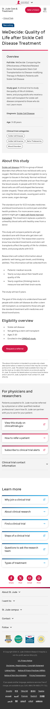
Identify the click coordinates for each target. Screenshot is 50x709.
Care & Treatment (9, 10)
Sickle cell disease (10, 167)
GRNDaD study (29, 338)
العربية (16, 696)
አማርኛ (31, 701)
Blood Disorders (14, 146)
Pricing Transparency (37, 675)
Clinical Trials (8, 18)
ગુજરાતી (23, 701)
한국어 (33, 691)
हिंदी (16, 701)
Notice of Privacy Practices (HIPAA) (31, 670)
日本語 (42, 696)
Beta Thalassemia (34, 141)
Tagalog (41, 691)
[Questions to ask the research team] (25, 549)
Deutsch (34, 696)
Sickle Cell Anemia (15, 141)
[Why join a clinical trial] (25, 499)
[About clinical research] (25, 511)
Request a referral (14, 348)
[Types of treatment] (25, 563)
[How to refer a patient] (25, 438)
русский (8, 696)
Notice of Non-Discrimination (15, 675)
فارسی (10, 701)
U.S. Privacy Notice (25, 660)
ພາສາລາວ (39, 701)
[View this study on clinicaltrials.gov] (25, 424)
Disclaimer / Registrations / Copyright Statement (25, 665)
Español (9, 691)
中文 (16, 691)
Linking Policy (10, 670)
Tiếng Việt (24, 691)
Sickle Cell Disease (26, 113)
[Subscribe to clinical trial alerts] (25, 450)
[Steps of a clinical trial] (25, 535)
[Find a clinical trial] (25, 523)
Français (24, 696)
